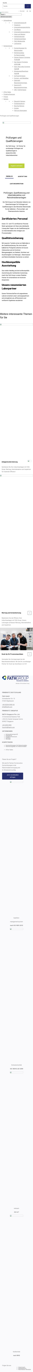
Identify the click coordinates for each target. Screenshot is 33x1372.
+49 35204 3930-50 (8, 705)
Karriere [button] (6, 99)
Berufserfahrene (19, 106)
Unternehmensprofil (20, 23)
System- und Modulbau (21, 78)
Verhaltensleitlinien (20, 39)
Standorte (17, 25)
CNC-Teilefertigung (20, 90)
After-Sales (7, 92)
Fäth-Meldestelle (19, 41)
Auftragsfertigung (19, 76)
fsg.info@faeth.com (8, 727)
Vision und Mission (19, 34)
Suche (5, 3)
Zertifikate (17, 30)
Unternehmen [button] (8, 20)
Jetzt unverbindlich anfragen (13, 776)
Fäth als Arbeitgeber (20, 110)
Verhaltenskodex (19, 36)
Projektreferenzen (9, 94)
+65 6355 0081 (7, 725)
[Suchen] (28, 6)
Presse (6, 97)
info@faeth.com (7, 707)
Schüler (16, 108)
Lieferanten (17, 43)
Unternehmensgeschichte (22, 27)
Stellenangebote (19, 103)
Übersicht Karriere (19, 101)
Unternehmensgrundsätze (22, 32)
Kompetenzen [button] (8, 46)
